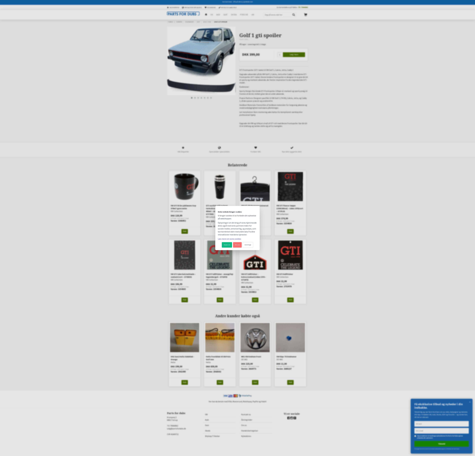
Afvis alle (237, 245)
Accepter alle (227, 245)
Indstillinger (248, 245)
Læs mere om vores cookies (229, 239)
